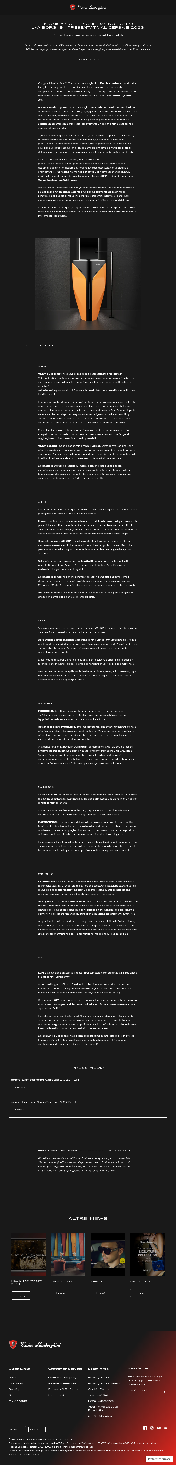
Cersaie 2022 (61, 1281)
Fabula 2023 (140, 1281)
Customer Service (65, 1368)
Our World (16, 1383)
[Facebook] (145, 1428)
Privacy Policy (99, 1377)
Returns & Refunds (63, 1389)
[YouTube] (159, 1428)
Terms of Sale (99, 1395)
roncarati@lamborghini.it (92, 1151)
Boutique (16, 1389)
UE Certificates (100, 1416)
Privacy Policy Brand (104, 1383)
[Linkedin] (165, 1428)
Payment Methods (62, 1383)
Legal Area (98, 1368)
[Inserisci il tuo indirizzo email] (164, 1392)
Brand (13, 1377)
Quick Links (19, 1368)
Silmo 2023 (99, 1281)
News (13, 1395)
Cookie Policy (98, 1389)
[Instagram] (152, 1428)
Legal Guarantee (101, 1401)
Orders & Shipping (62, 1377)
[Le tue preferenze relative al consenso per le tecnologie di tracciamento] (159, 1459)
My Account (18, 1401)
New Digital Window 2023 (26, 1282)
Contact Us (57, 1395)
